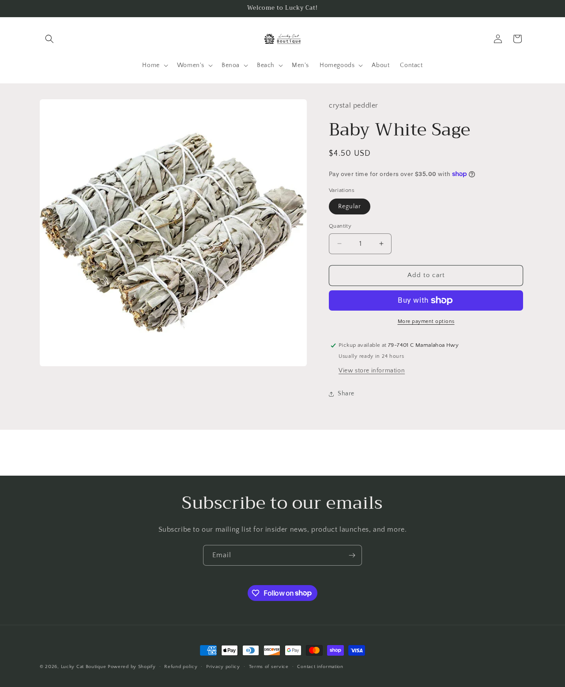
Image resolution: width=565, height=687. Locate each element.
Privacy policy (223, 666)
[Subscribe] (352, 555)
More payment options (426, 321)
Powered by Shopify (132, 666)
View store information (372, 370)
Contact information (320, 666)
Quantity (340, 226)
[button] (49, 39)
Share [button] (346, 393)
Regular (349, 206)
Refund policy (180, 666)
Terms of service (269, 666)
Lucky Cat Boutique (84, 666)
